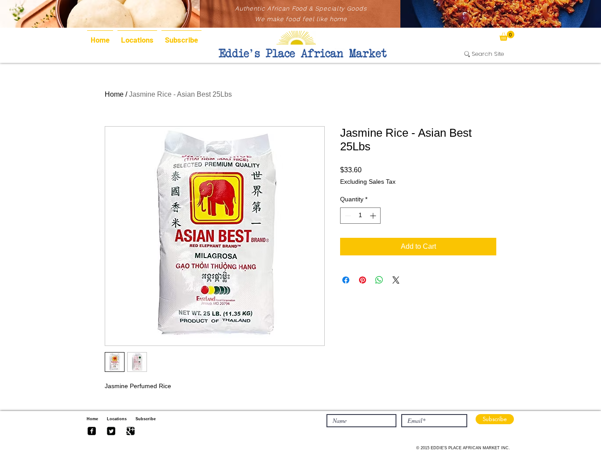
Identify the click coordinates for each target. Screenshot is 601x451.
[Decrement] (346, 215)
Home (114, 94)
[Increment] (373, 215)
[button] (506, 36)
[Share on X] (396, 280)
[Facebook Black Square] (92, 431)
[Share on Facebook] (346, 280)
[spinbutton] (360, 215)
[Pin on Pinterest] (362, 280)
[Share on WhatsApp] (379, 280)
